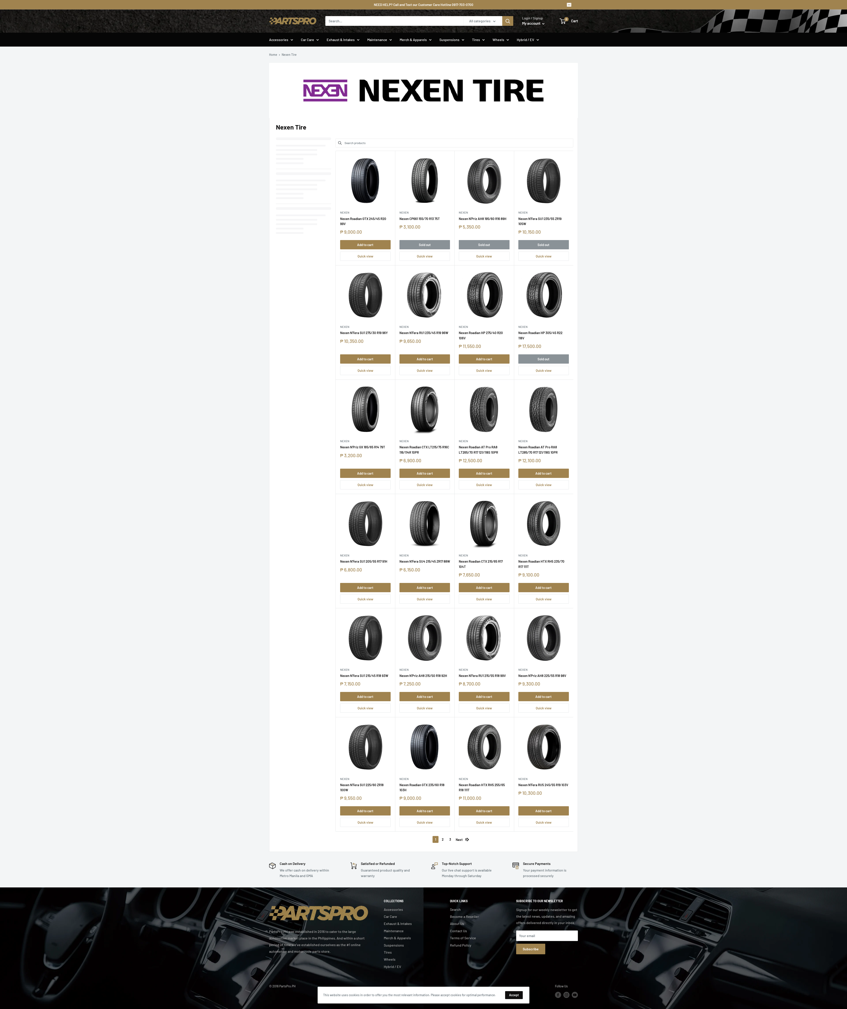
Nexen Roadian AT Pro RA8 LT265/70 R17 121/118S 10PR (478, 449)
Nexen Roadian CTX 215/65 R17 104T (481, 563)
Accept (514, 995)
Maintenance (377, 40)
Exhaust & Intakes (341, 40)
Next (459, 840)
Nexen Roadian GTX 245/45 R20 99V (363, 221)
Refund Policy (460, 945)
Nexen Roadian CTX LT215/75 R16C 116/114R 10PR (424, 449)
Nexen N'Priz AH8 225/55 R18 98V (542, 676)
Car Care (307, 40)
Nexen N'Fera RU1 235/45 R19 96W (423, 333)
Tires (476, 40)
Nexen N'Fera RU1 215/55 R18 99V (482, 676)
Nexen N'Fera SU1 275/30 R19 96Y (364, 333)
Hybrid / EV (525, 40)
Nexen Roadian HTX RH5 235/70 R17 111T (541, 563)
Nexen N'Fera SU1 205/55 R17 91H (363, 561)
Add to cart (365, 245)
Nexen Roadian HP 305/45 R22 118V (540, 335)
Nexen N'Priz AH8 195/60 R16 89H (482, 219)
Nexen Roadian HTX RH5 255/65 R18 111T (482, 787)
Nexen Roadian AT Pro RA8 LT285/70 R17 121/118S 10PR (538, 449)
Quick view (365, 256)
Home (273, 54)
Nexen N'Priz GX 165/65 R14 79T (362, 447)
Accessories (278, 40)
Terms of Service (463, 938)
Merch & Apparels (413, 40)
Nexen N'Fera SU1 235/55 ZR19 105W (540, 221)
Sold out (425, 245)
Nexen (344, 212)
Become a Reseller (464, 916)
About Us (457, 923)
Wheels (498, 40)
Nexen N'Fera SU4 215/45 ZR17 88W (424, 561)
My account (531, 23)
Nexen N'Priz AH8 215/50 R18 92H (423, 676)
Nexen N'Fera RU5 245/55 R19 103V (543, 785)
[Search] (507, 21)
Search (455, 909)
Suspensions (449, 40)
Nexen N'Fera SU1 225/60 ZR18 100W (362, 787)
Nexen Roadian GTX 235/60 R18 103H (421, 787)
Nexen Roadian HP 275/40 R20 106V (481, 335)
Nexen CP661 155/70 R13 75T (419, 219)
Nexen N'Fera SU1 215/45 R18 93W (364, 676)
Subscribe (531, 949)
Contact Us (458, 931)
